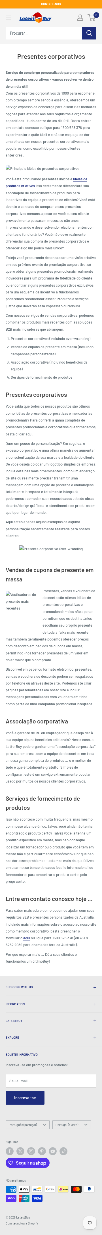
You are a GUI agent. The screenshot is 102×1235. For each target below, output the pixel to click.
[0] (91, 17)
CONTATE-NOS (51, 4)
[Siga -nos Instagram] (31, 1151)
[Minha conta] (80, 17)
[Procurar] (89, 33)
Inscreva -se (25, 1097)
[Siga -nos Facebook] (10, 1151)
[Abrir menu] (8, 18)
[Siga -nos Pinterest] (42, 1151)
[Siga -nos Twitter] (20, 1151)
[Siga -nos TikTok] (63, 1151)
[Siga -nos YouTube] (53, 1151)
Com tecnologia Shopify (22, 1223)
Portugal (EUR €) (67, 1124)
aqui (26, 938)
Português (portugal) (23, 1124)
